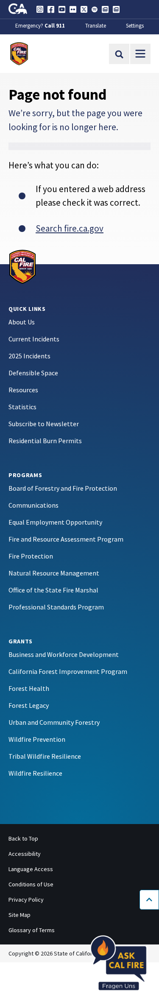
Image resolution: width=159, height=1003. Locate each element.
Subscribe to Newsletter (43, 423)
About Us (21, 322)
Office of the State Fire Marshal (53, 590)
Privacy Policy (26, 899)
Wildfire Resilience (35, 773)
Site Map (19, 915)
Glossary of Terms (31, 930)
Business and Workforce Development (63, 654)
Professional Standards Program (56, 607)
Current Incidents (33, 339)
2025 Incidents (29, 356)
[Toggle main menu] (140, 54)
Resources (23, 390)
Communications (33, 505)
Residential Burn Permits (45, 440)
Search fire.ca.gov (69, 228)
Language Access (30, 869)
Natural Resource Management (53, 573)
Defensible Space (33, 373)
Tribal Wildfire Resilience (44, 756)
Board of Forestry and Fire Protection (62, 488)
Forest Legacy (28, 705)
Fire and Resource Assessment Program (65, 539)
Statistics (22, 406)
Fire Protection (30, 556)
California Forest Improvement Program (67, 671)
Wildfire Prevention (36, 739)
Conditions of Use (30, 884)
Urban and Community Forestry (54, 722)
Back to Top (23, 838)
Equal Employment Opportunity (55, 522)
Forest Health (28, 688)
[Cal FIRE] (22, 266)
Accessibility (24, 854)
